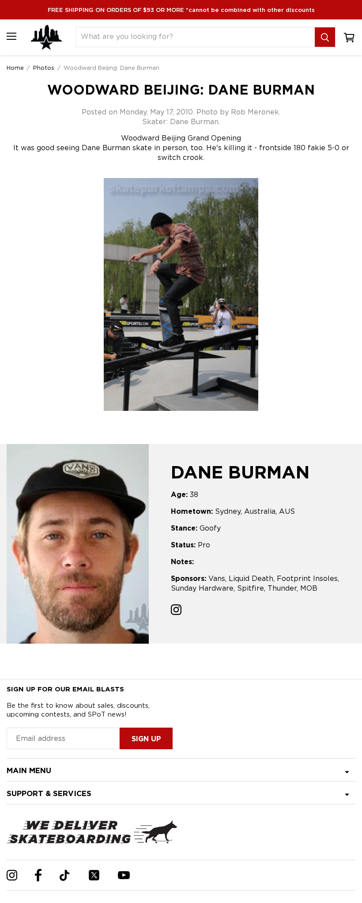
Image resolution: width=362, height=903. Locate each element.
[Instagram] (12, 875)
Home (15, 67)
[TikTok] (64, 875)
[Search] (325, 37)
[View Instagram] (176, 610)
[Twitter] (94, 875)
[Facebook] (38, 875)
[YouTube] (124, 875)
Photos (43, 67)
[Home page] (46, 37)
